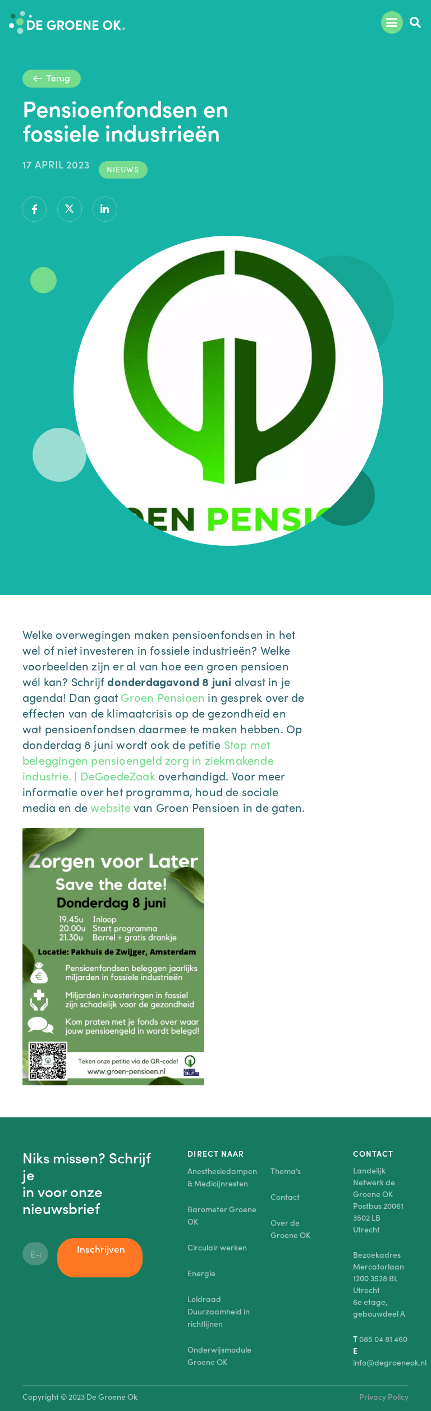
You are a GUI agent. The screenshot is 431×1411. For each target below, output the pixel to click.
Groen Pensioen (163, 697)
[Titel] (67, 22)
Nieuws (123, 169)
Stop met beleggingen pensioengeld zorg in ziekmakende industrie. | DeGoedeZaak (148, 759)
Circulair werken (217, 1247)
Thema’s (285, 1170)
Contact (285, 1196)
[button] (392, 22)
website (110, 807)
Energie (201, 1272)
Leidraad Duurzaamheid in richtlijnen (218, 1311)
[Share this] (34, 209)
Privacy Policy (384, 1396)
